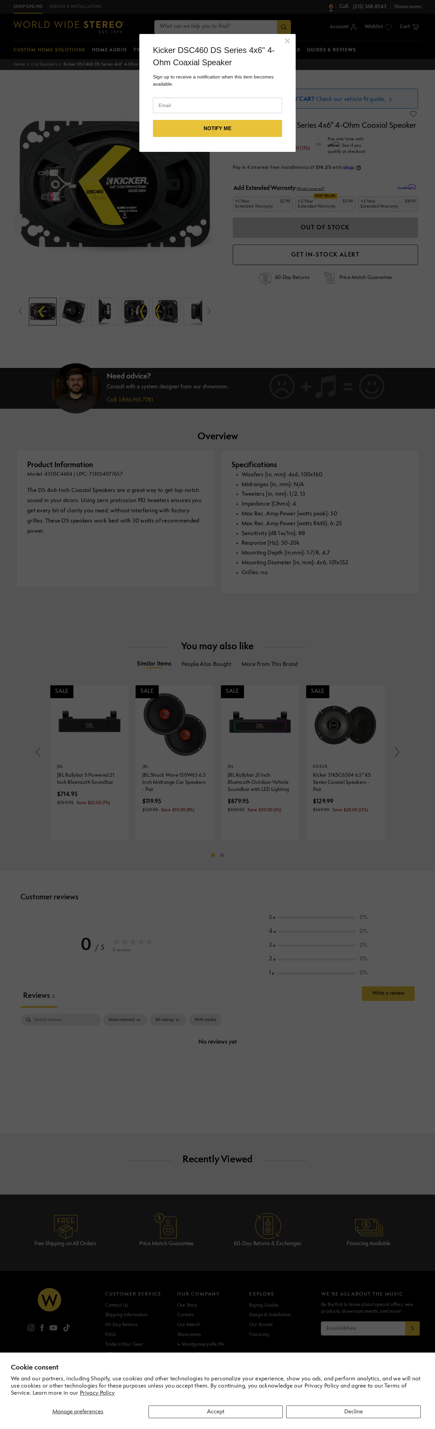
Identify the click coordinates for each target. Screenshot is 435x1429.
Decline (353, 1412)
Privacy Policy (97, 1393)
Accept (215, 1412)
